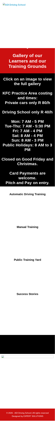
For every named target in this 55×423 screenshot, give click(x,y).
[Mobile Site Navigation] (51, 5)
